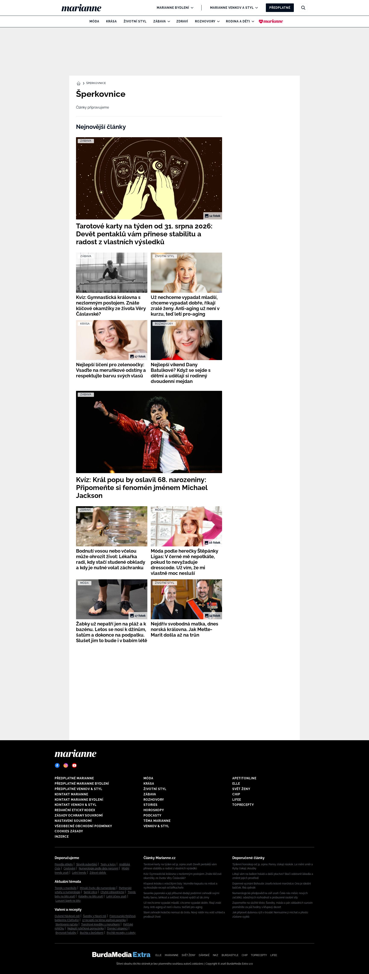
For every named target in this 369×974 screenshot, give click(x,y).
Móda (94, 21)
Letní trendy (79, 872)
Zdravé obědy (98, 872)
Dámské (204, 955)
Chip (236, 794)
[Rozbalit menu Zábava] (168, 21)
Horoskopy (154, 810)
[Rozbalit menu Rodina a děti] (252, 21)
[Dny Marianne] (271, 21)
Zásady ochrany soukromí (79, 815)
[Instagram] (65, 765)
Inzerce (62, 836)
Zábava (159, 21)
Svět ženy (241, 789)
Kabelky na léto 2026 (90, 896)
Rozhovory (205, 21)
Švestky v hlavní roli (94, 916)
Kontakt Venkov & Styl (76, 804)
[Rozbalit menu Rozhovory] (217, 21)
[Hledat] (303, 7)
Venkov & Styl (156, 826)
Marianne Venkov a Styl (232, 7)
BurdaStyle (230, 955)
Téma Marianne (157, 820)
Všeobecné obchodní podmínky (83, 826)
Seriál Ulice (90, 892)
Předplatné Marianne (74, 778)
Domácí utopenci (117, 928)
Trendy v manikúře (65, 888)
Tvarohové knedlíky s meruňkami (100, 924)
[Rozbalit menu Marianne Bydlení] (191, 7)
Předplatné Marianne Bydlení (82, 783)
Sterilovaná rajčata (67, 924)
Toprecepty (243, 804)
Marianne (171, 955)
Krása (111, 21)
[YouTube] (74, 765)
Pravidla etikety (64, 864)
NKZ (215, 955)
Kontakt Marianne (71, 794)
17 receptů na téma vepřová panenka (104, 920)
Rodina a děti (238, 21)
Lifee (236, 799)
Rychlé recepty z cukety (121, 932)
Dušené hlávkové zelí (67, 916)
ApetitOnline (244, 778)
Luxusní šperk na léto (68, 900)
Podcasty (152, 815)
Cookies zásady (69, 831)
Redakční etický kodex (75, 810)
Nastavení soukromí (73, 820)
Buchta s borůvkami (91, 932)
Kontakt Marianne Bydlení (79, 799)
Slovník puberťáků (86, 864)
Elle (236, 783)
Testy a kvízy (108, 864)
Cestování (69, 868)
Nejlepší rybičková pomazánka (85, 928)
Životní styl (135, 21)
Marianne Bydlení (173, 7)
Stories (151, 804)
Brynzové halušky (66, 932)
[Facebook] (57, 765)
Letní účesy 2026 (116, 896)
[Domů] (85, 7)
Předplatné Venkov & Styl (78, 789)
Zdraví (182, 21)
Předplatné (279, 7)
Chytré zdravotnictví (112, 892)
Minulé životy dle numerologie (98, 888)
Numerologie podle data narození (98, 868)
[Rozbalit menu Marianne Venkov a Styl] (255, 7)
